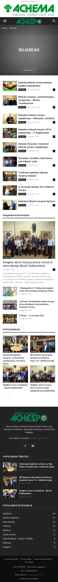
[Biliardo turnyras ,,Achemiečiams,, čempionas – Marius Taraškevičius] (10, 100)
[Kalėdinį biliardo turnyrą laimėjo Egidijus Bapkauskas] (10, 86)
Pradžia (4, 28)
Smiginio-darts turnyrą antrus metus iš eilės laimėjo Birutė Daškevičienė (27, 264)
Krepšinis (7, 351)
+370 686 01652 (30, 571)
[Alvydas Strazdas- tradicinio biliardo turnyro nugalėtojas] (10, 147)
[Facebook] (25, 446)
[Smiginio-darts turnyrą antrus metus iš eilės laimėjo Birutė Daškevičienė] (29, 240)
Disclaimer (29, 562)
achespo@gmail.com (39, 438)
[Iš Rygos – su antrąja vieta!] (10, 318)
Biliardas (22, 90)
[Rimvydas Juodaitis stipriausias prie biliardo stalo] (10, 162)
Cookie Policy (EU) (11, 559)
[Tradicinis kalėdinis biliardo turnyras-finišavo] (10, 176)
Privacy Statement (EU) (43, 559)
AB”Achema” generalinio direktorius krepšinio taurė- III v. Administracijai (42, 358)
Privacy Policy (26, 559)
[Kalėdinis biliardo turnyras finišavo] (10, 205)
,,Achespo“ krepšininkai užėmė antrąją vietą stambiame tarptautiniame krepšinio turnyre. (36, 304)
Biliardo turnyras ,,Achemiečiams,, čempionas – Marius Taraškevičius (36, 100)
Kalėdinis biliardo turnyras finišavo (36, 201)
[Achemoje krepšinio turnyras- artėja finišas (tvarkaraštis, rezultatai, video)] (15, 344)
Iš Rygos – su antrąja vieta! (31, 315)
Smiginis (7, 258)
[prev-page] (4, 397)
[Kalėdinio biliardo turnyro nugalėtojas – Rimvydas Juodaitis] (10, 119)
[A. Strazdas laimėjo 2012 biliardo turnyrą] (10, 190)
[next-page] (9, 397)
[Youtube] (33, 446)
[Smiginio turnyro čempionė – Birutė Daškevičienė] (15, 374)
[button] (4, 21)
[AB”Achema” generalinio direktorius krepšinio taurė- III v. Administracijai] (42, 344)
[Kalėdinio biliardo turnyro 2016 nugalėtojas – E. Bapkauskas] (10, 133)
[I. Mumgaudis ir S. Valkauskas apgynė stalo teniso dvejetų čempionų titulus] (10, 291)
